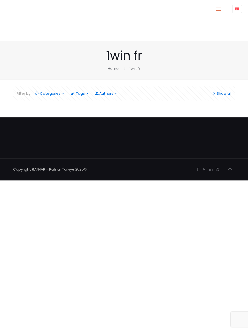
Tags (80, 93)
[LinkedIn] (210, 169)
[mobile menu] (218, 9)
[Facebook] (197, 169)
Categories (50, 93)
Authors (106, 93)
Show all (224, 93)
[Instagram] (217, 169)
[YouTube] (204, 169)
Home (113, 68)
